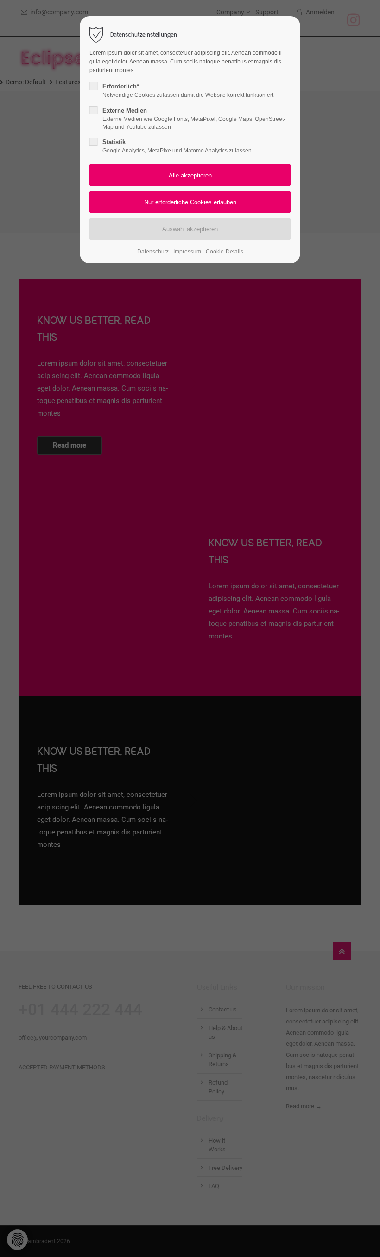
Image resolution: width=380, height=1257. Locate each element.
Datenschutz (153, 251)
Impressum (187, 251)
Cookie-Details (224, 251)
